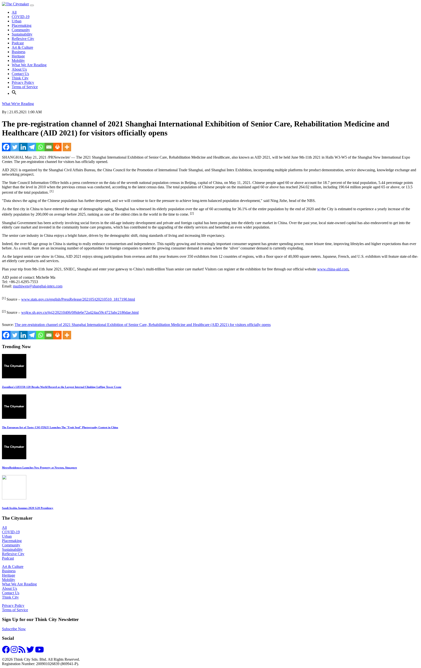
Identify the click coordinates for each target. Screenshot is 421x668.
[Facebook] (6, 147)
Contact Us (20, 74)
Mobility (18, 60)
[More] (67, 147)
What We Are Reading (29, 65)
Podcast (18, 43)
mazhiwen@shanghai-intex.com (37, 286)
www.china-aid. (332, 269)
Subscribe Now (14, 629)
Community (21, 30)
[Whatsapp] (40, 147)
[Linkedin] (23, 147)
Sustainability (22, 34)
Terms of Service (25, 87)
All (14, 12)
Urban (16, 21)
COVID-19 (20, 17)
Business (18, 52)
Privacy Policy (23, 82)
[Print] (57, 147)
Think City (20, 78)
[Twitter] (14, 147)
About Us (19, 69)
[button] (14, 93)
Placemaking (21, 25)
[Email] (49, 147)
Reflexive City (23, 39)
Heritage (18, 56)
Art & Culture (22, 47)
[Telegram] (32, 147)
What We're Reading (18, 104)
